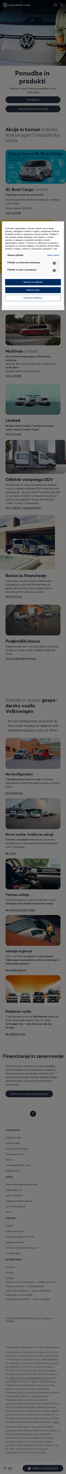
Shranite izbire (33, 290)
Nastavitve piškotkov (33, 298)
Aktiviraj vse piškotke (33, 282)
